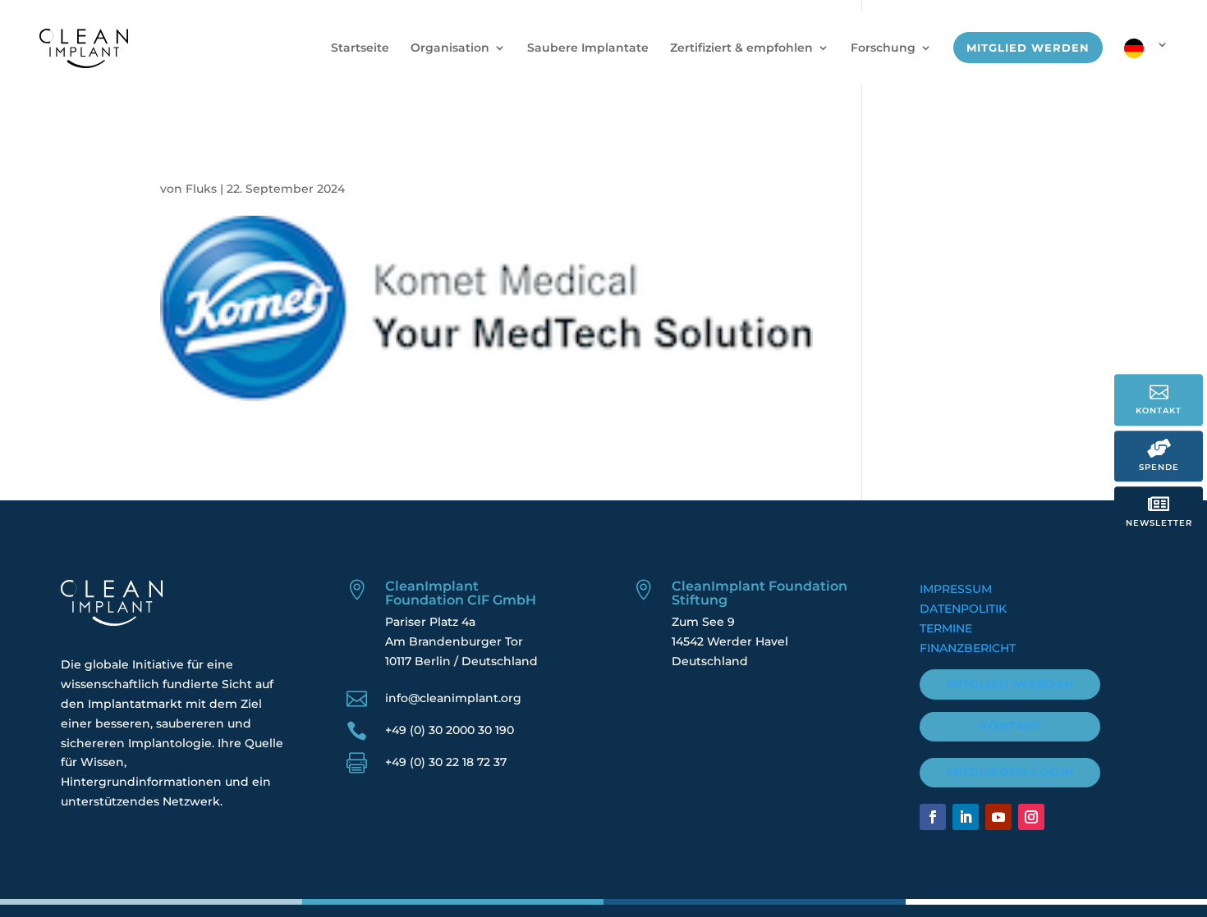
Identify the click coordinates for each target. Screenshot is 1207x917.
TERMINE (946, 628)
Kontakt (1010, 726)
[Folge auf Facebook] (933, 817)
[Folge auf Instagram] (1031, 817)
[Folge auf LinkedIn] (965, 817)
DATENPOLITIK (963, 608)
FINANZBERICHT (968, 648)
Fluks (201, 188)
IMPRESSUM (956, 589)
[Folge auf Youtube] (998, 817)
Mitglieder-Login (1010, 771)
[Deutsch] (1146, 62)
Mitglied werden (1010, 684)
